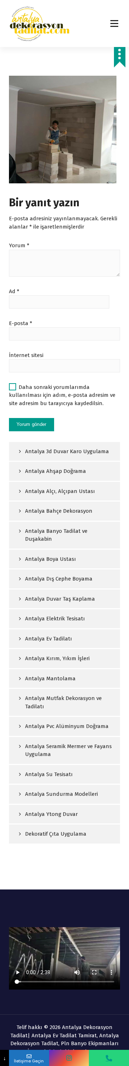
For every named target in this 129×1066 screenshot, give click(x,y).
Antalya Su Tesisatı (49, 774)
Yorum (19, 245)
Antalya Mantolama (50, 678)
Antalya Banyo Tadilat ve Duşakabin (56, 535)
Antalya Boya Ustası (50, 559)
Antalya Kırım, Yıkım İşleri (57, 658)
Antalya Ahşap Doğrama (55, 471)
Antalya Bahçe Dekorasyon (58, 511)
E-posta (20, 323)
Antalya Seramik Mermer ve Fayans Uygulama (68, 750)
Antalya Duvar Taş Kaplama (60, 599)
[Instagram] (69, 1058)
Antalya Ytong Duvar (51, 814)
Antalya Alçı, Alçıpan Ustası (60, 491)
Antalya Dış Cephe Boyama (58, 579)
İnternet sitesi (26, 355)
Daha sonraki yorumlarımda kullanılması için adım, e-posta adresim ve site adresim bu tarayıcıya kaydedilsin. (62, 395)
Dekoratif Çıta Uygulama (55, 834)
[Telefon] (109, 1058)
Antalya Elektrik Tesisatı (55, 618)
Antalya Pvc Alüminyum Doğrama (67, 726)
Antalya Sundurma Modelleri (61, 794)
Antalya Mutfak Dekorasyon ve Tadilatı (63, 702)
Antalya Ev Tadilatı (48, 638)
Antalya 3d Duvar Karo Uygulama (67, 451)
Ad (14, 291)
